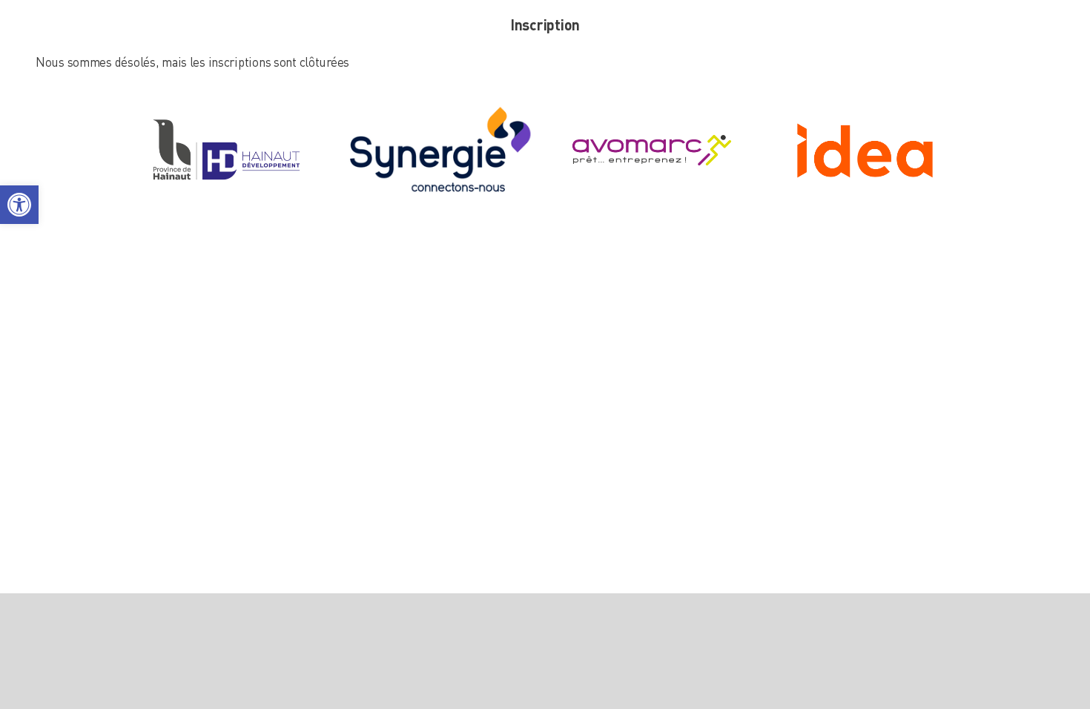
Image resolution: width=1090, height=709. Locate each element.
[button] (19, 204)
